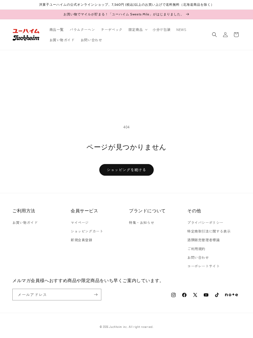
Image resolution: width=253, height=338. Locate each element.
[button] (137, 29)
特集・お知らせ (141, 222)
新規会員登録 (81, 239)
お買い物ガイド (25, 222)
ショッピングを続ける (126, 169)
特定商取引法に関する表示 (209, 231)
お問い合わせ (198, 257)
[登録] (95, 294)
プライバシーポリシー (205, 222)
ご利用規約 (196, 248)
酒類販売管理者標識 (203, 239)
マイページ (80, 222)
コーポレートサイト (203, 266)
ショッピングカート (87, 231)
